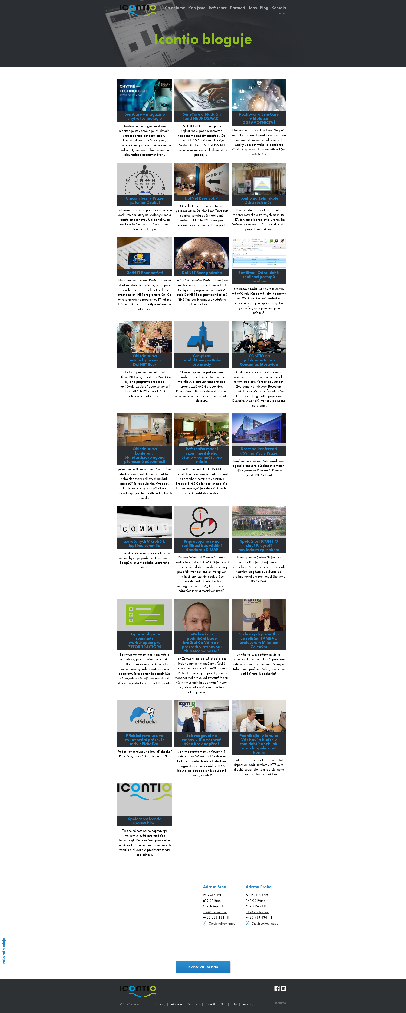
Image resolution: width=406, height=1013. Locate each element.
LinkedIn (283, 988)
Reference (218, 7)
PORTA (280, 1003)
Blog (264, 7)
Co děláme (175, 7)
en (284, 12)
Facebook (277, 988)
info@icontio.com (215, 911)
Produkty (159, 1004)
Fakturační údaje (3, 951)
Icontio (138, 991)
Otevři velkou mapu (222, 923)
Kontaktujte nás (203, 967)
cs (280, 12)
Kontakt (278, 7)
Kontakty (248, 1004)
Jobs (252, 7)
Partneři (237, 7)
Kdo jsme (196, 7)
